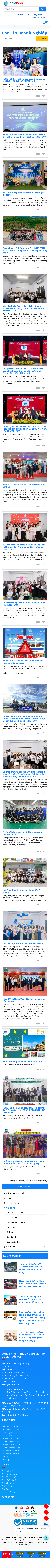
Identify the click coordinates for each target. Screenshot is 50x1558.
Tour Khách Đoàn (9, 1480)
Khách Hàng (11, 1247)
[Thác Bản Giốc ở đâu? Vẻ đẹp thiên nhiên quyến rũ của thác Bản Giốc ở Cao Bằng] (10, 1267)
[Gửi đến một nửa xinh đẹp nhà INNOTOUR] (25, 925)
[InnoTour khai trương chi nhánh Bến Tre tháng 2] (25, 872)
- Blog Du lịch (11, 1237)
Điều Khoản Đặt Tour (11, 1441)
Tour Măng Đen (8, 1471)
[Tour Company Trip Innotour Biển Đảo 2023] (25, 1044)
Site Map (5, 1459)
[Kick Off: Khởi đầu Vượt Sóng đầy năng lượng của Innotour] (25, 981)
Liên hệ (5, 1456)
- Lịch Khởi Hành (12, 1217)
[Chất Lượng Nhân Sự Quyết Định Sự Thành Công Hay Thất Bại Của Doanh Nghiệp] (25, 1143)
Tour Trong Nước (9, 1477)
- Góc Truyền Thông (13, 1242)
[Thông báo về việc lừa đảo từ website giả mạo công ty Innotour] (25, 643)
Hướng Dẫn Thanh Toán (12, 1444)
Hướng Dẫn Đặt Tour (11, 1438)
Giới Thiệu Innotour (10, 1426)
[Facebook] (17, 1507)
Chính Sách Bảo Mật (10, 1453)
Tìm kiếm (42, 38)
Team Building (8, 1483)
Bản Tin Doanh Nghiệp (20, 27)
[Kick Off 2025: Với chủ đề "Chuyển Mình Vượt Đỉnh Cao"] (25, 467)
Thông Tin (8, 27)
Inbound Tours (38, 17)
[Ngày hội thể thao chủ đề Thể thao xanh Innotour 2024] (25, 814)
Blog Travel (38, 14)
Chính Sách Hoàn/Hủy (11, 1450)
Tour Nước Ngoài (9, 1474)
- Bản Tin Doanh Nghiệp (15, 1222)
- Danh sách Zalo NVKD (15, 1212)
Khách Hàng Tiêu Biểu (15, 1193)
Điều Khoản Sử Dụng (11, 1447)
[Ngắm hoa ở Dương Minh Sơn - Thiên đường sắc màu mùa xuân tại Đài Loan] (10, 1284)
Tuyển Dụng (23, 14)
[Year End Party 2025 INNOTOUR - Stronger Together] (25, 175)
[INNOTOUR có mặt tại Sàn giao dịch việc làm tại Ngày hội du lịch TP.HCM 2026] (25, 61)
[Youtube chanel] (28, 1507)
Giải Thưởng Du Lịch (14, 1203)
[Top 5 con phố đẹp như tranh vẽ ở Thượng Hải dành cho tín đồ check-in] (10, 1300)
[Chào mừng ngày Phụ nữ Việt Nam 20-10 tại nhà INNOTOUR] (25, 585)
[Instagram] (22, 1507)
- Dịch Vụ (9, 1232)
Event (8, 1198)
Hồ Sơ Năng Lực (9, 1435)
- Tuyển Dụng (11, 1227)
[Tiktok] (33, 1507)
